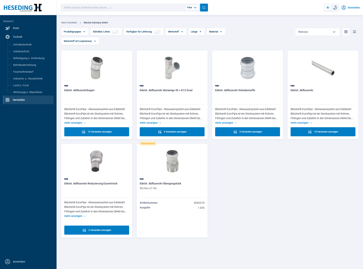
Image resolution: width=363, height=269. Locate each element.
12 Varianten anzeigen (100, 131)
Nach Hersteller (69, 22)
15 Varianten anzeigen (326, 131)
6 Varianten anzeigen (175, 131)
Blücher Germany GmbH (96, 22)
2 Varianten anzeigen (99, 230)
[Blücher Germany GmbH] (66, 85)
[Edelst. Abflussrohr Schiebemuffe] (247, 68)
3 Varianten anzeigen (250, 131)
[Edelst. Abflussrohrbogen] (96, 68)
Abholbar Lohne (101, 31)
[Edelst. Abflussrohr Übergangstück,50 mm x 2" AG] (172, 161)
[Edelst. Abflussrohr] (323, 68)
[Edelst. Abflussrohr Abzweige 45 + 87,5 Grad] (172, 68)
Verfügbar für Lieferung (139, 31)
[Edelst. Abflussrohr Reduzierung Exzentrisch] (96, 161)
